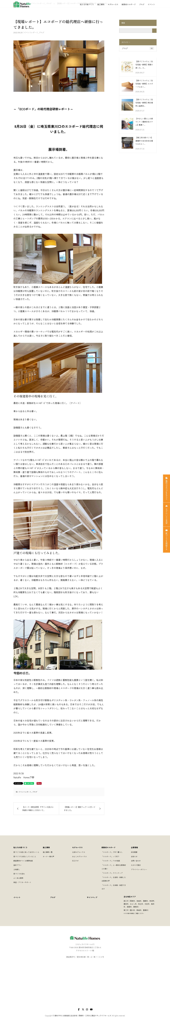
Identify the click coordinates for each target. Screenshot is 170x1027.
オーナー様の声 (48, 856)
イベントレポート (31, 32)
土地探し (16, 869)
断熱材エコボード (129, 4)
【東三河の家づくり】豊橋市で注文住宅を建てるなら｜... (144, 140)
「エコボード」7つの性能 (111, 861)
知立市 (140, 904)
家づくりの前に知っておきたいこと (26, 852)
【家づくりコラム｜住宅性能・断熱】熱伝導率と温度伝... (144, 102)
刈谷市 (147, 904)
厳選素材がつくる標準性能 (23, 861)
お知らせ (134, 856)
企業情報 (134, 847)
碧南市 (135, 907)
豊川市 (132, 910)
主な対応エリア (130, 896)
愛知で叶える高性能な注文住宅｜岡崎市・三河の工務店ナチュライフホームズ (83, 1015)
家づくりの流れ (19, 873)
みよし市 (133, 904)
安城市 (139, 901)
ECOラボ (75, 861)
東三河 (126, 910)
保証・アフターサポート (22, 882)
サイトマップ (92, 897)
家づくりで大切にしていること (24, 856)
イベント (151, 4)
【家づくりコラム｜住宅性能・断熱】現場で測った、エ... (144, 64)
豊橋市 (145, 910)
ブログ (141, 4)
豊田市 (126, 904)
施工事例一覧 (48, 852)
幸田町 (151, 901)
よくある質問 (18, 878)
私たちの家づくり (87, 4)
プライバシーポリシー (139, 869)
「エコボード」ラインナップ (112, 873)
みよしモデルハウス (79, 856)
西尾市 (129, 907)
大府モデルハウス (78, 852)
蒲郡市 (145, 901)
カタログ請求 (136, 865)
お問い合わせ (136, 861)
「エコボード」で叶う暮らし (112, 852)
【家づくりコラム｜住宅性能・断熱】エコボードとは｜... (144, 83)
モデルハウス (113, 4)
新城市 (139, 910)
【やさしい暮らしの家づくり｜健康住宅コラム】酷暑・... (144, 121)
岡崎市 (132, 901)
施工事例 (100, 4)
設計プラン (17, 865)
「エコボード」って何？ (110, 856)
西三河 (126, 901)
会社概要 (134, 852)
